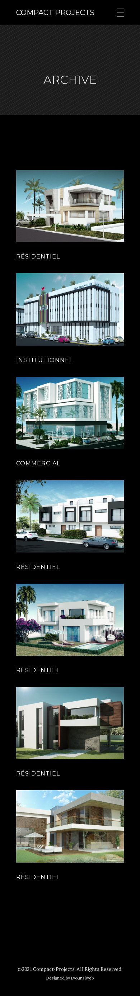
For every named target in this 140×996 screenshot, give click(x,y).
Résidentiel (38, 256)
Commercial (38, 463)
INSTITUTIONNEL (44, 360)
